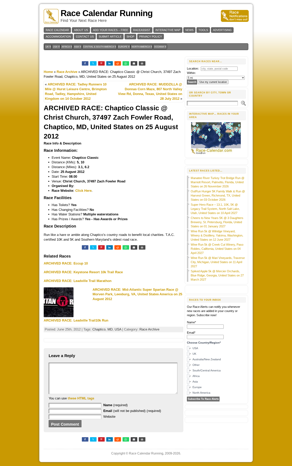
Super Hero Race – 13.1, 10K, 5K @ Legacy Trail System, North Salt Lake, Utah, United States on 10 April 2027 (215, 209)
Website (109, 417)
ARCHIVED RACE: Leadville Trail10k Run (76, 320)
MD (110, 329)
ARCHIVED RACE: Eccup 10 (66, 263)
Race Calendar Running (107, 13)
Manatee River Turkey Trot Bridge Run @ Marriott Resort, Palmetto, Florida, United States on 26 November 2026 (217, 182)
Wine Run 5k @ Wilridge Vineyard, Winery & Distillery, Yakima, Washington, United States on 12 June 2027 (217, 235)
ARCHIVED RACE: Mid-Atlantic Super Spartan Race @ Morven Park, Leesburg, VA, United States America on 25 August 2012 (137, 294)
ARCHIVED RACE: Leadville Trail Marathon (77, 281)
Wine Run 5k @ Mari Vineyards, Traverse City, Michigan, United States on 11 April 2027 (218, 262)
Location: (193, 68)
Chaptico (98, 329)
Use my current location (213, 81)
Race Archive (67, 72)
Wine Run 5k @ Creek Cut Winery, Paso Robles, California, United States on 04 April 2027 (217, 249)
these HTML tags (81, 398)
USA (118, 329)
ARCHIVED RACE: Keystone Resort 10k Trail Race (83, 272)
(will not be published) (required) (132, 411)
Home (48, 72)
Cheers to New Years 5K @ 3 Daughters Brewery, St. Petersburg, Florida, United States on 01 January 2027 (217, 222)
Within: (191, 73)
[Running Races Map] (216, 153)
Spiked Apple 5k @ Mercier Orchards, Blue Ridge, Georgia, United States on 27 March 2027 (217, 275)
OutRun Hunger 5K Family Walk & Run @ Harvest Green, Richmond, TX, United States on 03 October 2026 (218, 195)
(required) (115, 405)
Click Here (83, 191)
